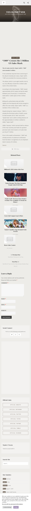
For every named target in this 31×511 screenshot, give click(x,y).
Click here (8, 479)
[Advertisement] (15, 39)
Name (3, 299)
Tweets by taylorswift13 (8, 448)
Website (3, 310)
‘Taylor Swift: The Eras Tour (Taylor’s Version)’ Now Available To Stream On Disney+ (15, 200)
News (18, 149)
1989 (15, 149)
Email (3, 304)
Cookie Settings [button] (7, 507)
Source (4, 145)
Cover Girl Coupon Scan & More (13, 216)
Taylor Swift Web (15, 12)
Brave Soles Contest (9, 245)
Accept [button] (16, 507)
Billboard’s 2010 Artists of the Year (14, 169)
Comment (4, 283)
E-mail (9, 485)
